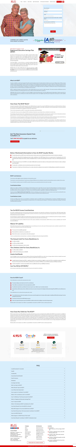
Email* (45, 14)
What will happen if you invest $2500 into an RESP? (22, 408)
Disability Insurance (39, 433)
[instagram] (13, 428)
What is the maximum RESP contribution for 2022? (22, 403)
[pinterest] (18, 428)
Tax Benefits (13, 373)
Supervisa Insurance (39, 427)
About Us (24, 1)
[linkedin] (16, 428)
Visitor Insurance (39, 437)
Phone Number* (46, 8)
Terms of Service (28, 434)
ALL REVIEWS (50, 337)
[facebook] (11, 428)
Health (12, 371)
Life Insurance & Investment (44, 1)
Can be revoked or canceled (17, 368)
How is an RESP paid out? (16, 413)
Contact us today (44, 322)
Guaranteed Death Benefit (17, 375)
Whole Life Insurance (40, 430)
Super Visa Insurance (36, 1)
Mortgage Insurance (39, 434)
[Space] (13, 425)
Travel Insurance (39, 439)
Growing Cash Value (15, 382)
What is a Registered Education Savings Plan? (21, 399)
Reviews (26, 429)
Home (21, 1)
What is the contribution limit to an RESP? (20, 394)
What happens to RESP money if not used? (20, 415)
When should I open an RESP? (17, 387)
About (26, 427)
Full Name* (46, 11)
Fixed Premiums (14, 378)
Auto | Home (30, 1)
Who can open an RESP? (16, 385)
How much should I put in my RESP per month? (21, 406)
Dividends (13, 380)
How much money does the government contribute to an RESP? (25, 410)
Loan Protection (39, 436)
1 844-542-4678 (17, 138)
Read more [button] (38, 352)
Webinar (26, 436)
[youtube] (14, 428)
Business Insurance (53, 1)
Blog (26, 437)
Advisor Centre (59, 1)
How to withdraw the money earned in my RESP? (22, 396)
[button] (33, 40)
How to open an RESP (16, 401)
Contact (26, 430)
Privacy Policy (27, 433)
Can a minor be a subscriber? (17, 389)
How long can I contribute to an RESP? (19, 392)
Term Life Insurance (39, 429)
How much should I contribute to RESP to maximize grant (23, 418)
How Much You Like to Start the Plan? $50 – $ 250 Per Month (53, 18)
